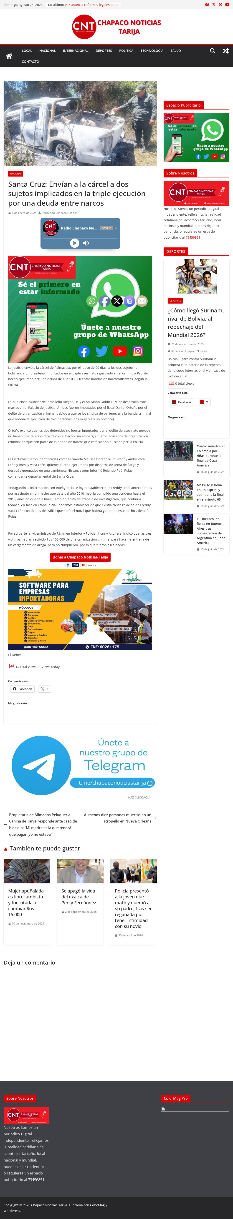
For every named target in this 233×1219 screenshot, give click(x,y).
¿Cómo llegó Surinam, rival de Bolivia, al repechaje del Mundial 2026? (196, 323)
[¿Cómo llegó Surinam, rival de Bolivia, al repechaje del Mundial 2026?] (196, 276)
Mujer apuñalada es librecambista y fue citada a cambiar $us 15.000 (26, 902)
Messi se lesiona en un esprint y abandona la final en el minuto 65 (210, 492)
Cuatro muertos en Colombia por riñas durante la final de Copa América (211, 455)
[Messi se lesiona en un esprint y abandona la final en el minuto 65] (178, 495)
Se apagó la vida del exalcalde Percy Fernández (78, 897)
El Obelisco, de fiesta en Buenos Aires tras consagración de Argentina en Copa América (211, 531)
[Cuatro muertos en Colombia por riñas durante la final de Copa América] (178, 459)
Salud (176, 50)
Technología (152, 50)
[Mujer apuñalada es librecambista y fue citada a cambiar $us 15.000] (27, 862)
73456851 (193, 237)
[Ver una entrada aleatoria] (225, 51)
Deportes (104, 50)
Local (27, 50)
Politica (126, 50)
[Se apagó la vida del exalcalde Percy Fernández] (80, 862)
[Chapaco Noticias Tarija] (9, 56)
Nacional (47, 50)
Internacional (76, 50)
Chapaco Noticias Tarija (49, 1205)
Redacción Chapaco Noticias (60, 213)
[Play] (74, 243)
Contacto (30, 61)
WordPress (12, 1211)
